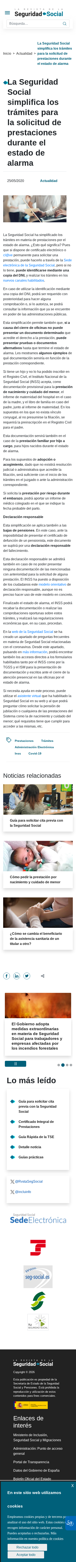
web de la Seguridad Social (32, 632)
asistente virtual (29, 696)
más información (35, 652)
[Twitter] (26, 976)
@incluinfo (23, 1187)
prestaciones (24, 740)
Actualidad (24, 53)
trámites (47, 740)
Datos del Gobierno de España (36, 1465)
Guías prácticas (31, 1152)
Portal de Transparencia (31, 1457)
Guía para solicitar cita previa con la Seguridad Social (38, 1102)
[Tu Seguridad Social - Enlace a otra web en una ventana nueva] (38, 1317)
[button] (41, 976)
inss (18, 753)
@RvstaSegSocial (29, 1176)
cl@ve (8, 255)
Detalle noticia (30, 1142)
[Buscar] (64, 23)
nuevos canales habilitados (23, 280)
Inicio (7, 53)
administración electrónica (34, 747)
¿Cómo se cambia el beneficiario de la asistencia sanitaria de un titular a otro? (36, 939)
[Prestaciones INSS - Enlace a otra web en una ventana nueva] (38, 1296)
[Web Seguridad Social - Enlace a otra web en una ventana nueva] (38, 1272)
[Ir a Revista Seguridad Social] (45, 12)
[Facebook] (6, 976)
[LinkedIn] (16, 976)
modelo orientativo (52, 584)
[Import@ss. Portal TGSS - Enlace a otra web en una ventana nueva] (38, 1243)
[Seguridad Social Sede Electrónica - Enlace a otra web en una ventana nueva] (38, 1213)
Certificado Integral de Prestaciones (36, 1119)
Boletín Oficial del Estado (32, 1474)
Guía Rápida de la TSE (36, 1132)
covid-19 (34, 753)
